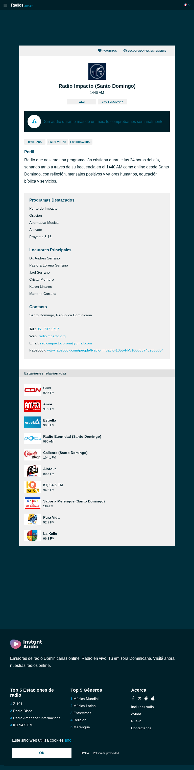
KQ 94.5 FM (23, 725)
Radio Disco (22, 711)
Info (68, 740)
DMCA (85, 753)
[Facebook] (133, 699)
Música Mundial (86, 699)
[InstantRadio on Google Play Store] (146, 699)
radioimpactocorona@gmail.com (66, 343)
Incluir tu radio (142, 707)
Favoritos (110, 50)
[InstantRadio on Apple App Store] (153, 699)
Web (82, 101)
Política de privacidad (106, 753)
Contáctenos (141, 728)
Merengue (82, 727)
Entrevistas (57, 142)
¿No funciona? (112, 101)
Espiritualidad (80, 142)
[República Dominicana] (187, 5)
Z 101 (17, 704)
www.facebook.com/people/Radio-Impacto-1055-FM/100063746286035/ (105, 350)
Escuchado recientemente (147, 50)
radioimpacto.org (52, 336)
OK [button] (41, 753)
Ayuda (136, 714)
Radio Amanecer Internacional (37, 718)
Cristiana (35, 142)
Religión (80, 720)
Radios (22, 5)
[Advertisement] (97, 27)
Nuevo (136, 721)
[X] (140, 699)
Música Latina (85, 706)
